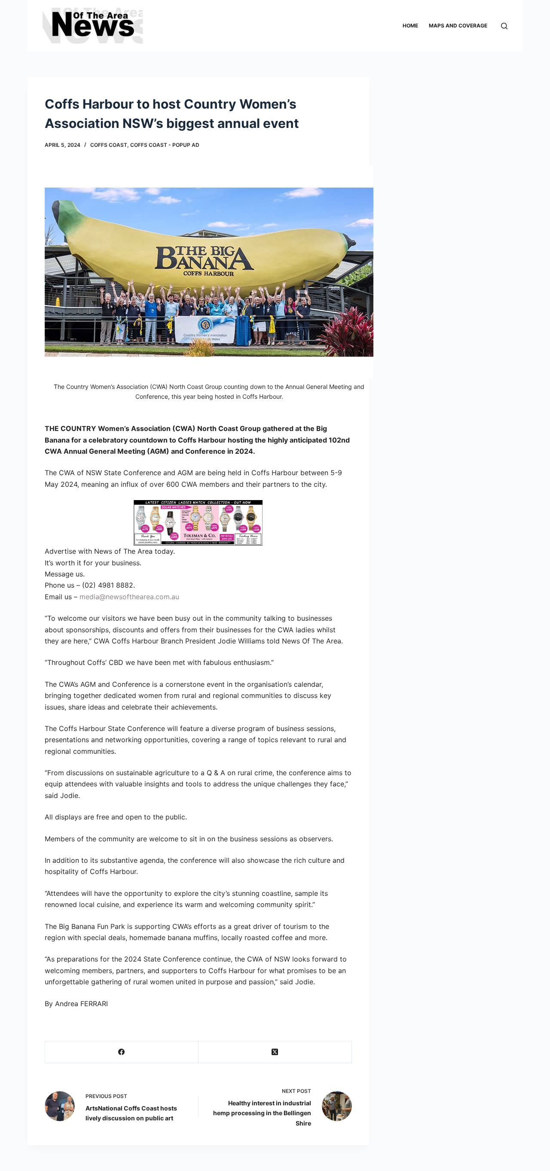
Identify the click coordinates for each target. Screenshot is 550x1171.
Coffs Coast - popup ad (164, 145)
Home (410, 25)
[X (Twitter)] (275, 1052)
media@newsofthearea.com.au (129, 596)
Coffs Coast (108, 145)
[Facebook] (122, 1052)
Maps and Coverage (458, 25)
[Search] (504, 26)
